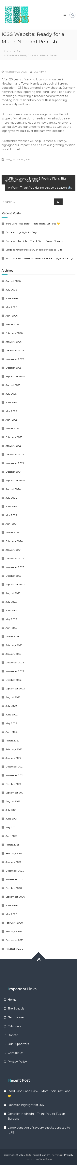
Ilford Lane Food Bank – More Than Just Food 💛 (33, 223)
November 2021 (14, 775)
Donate (13, 1035)
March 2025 (12, 428)
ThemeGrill (56, 1154)
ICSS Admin (40, 71)
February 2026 (14, 333)
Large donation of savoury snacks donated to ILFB (34, 249)
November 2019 (14, 948)
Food (19, 51)
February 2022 (14, 749)
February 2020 (14, 922)
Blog (8, 159)
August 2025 (13, 385)
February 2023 (14, 645)
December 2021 (14, 766)
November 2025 (15, 359)
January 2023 (14, 653)
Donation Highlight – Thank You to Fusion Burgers (34, 240)
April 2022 (12, 731)
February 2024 (14, 541)
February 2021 (14, 853)
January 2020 (14, 931)
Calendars (14, 1026)
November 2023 (15, 567)
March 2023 (12, 636)
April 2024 (12, 523)
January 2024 (14, 549)
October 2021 (13, 783)
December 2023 (15, 558)
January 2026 (14, 341)
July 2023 (11, 601)
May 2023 (11, 619)
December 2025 (15, 350)
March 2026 (12, 324)
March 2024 (13, 532)
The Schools (16, 1008)
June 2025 (11, 402)
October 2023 (14, 575)
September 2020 (15, 896)
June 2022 (12, 714)
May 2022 (11, 723)
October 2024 (14, 471)
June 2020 (12, 905)
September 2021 (15, 792)
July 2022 (11, 705)
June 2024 (12, 506)
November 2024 (15, 463)
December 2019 (14, 940)
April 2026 (12, 315)
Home (12, 999)
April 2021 (11, 835)
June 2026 (12, 298)
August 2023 (13, 593)
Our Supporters (18, 1044)
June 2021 (11, 818)
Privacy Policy (17, 1061)
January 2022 (14, 757)
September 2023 (15, 584)
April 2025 (11, 419)
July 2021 (11, 809)
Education (18, 159)
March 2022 (12, 740)
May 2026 (11, 306)
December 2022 (15, 662)
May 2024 (11, 515)
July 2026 (11, 289)
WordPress (45, 1159)
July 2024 (11, 497)
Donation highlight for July (21, 232)
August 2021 (13, 801)
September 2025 (15, 376)
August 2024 (13, 489)
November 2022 (15, 671)
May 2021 (11, 827)
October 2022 (14, 679)
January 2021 (13, 861)
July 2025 (11, 393)
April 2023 (12, 627)
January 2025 (13, 445)
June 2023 (12, 610)
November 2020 (15, 879)
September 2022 (15, 688)
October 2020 (14, 888)
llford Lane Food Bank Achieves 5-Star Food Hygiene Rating (39, 258)
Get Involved (16, 1017)
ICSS (28, 1154)
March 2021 (12, 844)
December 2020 (15, 870)
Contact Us (15, 1053)
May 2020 (11, 914)
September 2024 (15, 480)
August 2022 (13, 697)
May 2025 (11, 411)
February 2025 (14, 437)
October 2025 (13, 367)
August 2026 (13, 280)
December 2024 (15, 454)
